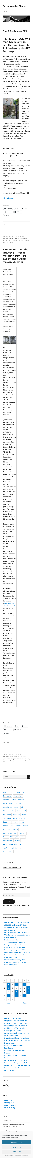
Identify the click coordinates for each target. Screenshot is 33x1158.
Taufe (5, 848)
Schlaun (17, 760)
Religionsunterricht (10, 844)
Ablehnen (16, 1147)
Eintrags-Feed (9, 1103)
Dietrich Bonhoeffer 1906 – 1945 (15, 1023)
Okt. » (25, 1003)
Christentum (17, 796)
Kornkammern (25, 758)
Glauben (6, 811)
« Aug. (8, 1003)
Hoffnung (16, 814)
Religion (17, 841)
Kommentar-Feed (10, 1105)
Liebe (12, 826)
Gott (13, 811)
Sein (20, 844)
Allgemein (5, 238)
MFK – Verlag (9, 1070)
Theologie (13, 848)
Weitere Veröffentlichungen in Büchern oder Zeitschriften (13, 1125)
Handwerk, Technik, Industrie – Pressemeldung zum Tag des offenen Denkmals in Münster (15, 255)
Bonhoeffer (7, 796)
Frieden (11, 803)
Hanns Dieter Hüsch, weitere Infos (16, 1038)
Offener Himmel (8, 198)
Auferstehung (15, 792)
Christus (6, 800)
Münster (5, 760)
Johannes (22, 818)
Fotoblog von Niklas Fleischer (15, 1028)
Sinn (25, 844)
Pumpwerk (11, 760)
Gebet (18, 803)
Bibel (24, 792)
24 (16, 995)
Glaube (23, 807)
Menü (5, 11)
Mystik (15, 829)
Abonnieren (9, 902)
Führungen (11, 758)
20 (28, 992)
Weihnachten (8, 852)
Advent (5, 792)
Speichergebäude (25, 760)
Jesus (15, 818)
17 (16, 992)
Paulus (5, 837)
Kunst (21, 822)
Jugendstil (18, 758)
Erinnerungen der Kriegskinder (15, 1026)
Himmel (22, 238)
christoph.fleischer (8, 236)
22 (8, 995)
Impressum (18, 1155)
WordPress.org (9, 1108)
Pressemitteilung (14, 238)
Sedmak (20, 240)
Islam (24, 814)
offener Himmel (7, 240)
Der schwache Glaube (14, 6)
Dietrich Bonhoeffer (18, 800)
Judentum (7, 822)
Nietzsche (22, 833)
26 (24, 995)
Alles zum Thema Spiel (12, 1018)
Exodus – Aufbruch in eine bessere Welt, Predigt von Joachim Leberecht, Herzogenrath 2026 (17, 935)
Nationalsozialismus (10, 833)
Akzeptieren (16, 1142)
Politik (23, 837)
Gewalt (16, 807)
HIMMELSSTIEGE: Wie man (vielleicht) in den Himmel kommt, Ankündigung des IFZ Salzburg (16, 45)
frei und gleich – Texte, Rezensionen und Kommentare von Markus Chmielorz (16, 1033)
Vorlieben (16, 1152)
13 (28, 988)
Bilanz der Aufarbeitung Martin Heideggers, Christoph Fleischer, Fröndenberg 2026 (16, 962)
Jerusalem (7, 818)
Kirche (15, 822)
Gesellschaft (7, 807)
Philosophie (14, 837)
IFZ (26, 238)
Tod (20, 848)
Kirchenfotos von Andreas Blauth (16, 1055)
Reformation (7, 841)
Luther (18, 826)
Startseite (6, 1116)
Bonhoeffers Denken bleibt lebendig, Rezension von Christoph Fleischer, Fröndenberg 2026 (17, 954)
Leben (5, 826)
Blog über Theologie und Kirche (15, 1021)
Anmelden (8, 1100)
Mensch (25, 826)
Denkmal (5, 758)
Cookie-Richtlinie (9, 1155)
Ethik (5, 803)
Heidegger (7, 814)
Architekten (23, 756)
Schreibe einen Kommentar (12, 761)
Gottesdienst (21, 811)
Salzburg (14, 240)
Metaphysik (7, 829)
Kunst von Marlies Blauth (13, 1068)
